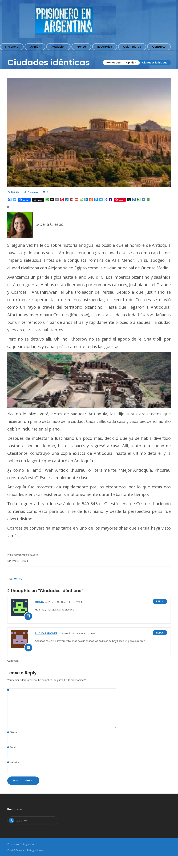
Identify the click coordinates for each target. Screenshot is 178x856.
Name (13, 732)
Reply (160, 601)
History (18, 578)
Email (13, 747)
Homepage (113, 62)
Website (14, 762)
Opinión (131, 62)
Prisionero (32, 192)
